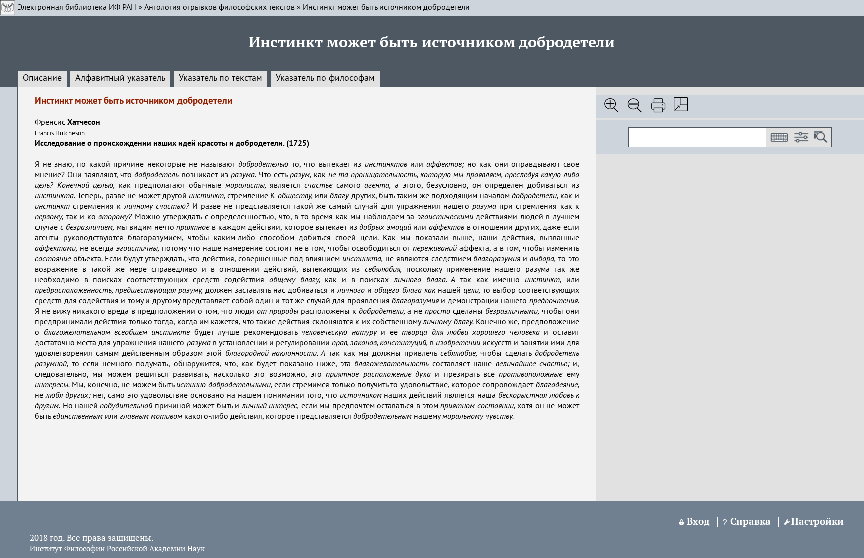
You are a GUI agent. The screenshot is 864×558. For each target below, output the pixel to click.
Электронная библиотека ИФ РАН (77, 8)
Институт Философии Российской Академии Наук (117, 549)
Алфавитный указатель (121, 78)
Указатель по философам (325, 78)
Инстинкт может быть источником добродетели (386, 8)
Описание (42, 78)
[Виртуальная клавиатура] (779, 137)
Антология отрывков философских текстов (219, 8)
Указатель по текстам (220, 78)
